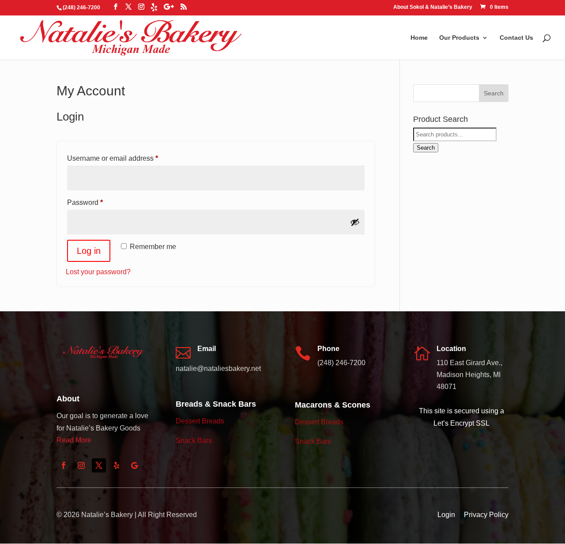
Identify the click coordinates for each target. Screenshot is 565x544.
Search (426, 147)
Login (446, 514)
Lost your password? (98, 272)
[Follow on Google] (134, 465)
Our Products (459, 37)
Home (419, 37)
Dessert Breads (200, 421)
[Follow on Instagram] (81, 465)
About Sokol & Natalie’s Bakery (432, 7)
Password (99, 202)
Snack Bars (194, 440)
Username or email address (127, 158)
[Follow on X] (99, 465)
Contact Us (516, 37)
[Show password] (355, 222)
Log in (89, 251)
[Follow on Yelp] (116, 465)
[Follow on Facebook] (63, 465)
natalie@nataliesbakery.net (218, 368)
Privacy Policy (486, 514)
